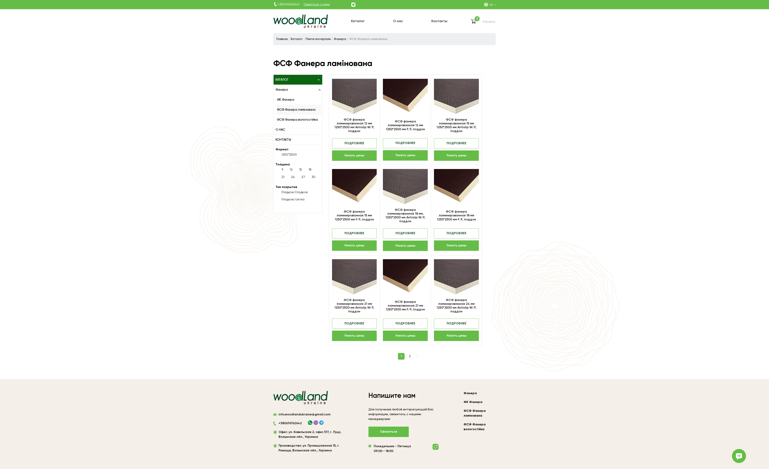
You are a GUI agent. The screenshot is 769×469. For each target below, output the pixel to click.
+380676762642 (288, 4)
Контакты (283, 139)
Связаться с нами (317, 4)
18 (310, 169)
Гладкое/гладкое (295, 192)
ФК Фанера (285, 99)
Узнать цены (354, 155)
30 (313, 177)
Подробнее (354, 143)
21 (283, 177)
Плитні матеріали (318, 39)
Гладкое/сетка (293, 199)
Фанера (340, 39)
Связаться (388, 431)
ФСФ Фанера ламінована (296, 109)
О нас (280, 129)
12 (291, 169)
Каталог (297, 39)
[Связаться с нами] (353, 5)
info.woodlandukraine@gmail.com (305, 414)
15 (300, 169)
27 (303, 177)
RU (491, 4)
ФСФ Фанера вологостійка (297, 119)
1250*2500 (289, 154)
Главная (282, 39)
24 (293, 177)
